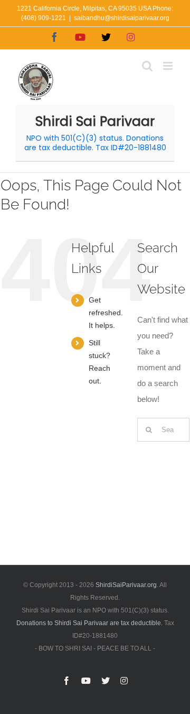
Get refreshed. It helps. (106, 312)
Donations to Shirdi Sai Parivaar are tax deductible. (89, 623)
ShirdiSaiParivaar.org (126, 585)
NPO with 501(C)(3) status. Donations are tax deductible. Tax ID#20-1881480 (95, 143)
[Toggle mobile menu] (168, 65)
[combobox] (163, 430)
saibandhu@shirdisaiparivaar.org (121, 18)
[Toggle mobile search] (147, 65)
